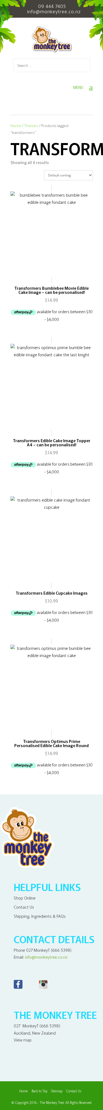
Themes (31, 125)
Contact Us (24, 907)
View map (23, 1040)
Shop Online (24, 898)
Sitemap (56, 1090)
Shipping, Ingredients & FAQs (40, 916)
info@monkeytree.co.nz (46, 957)
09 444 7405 (52, 5)
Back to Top (39, 1090)
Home (15, 125)
